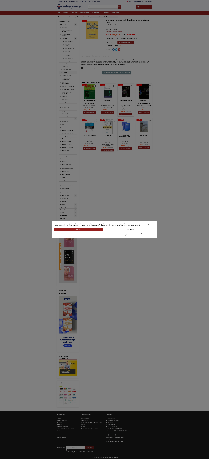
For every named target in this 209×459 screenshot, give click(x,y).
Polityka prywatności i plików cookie (145, 233)
